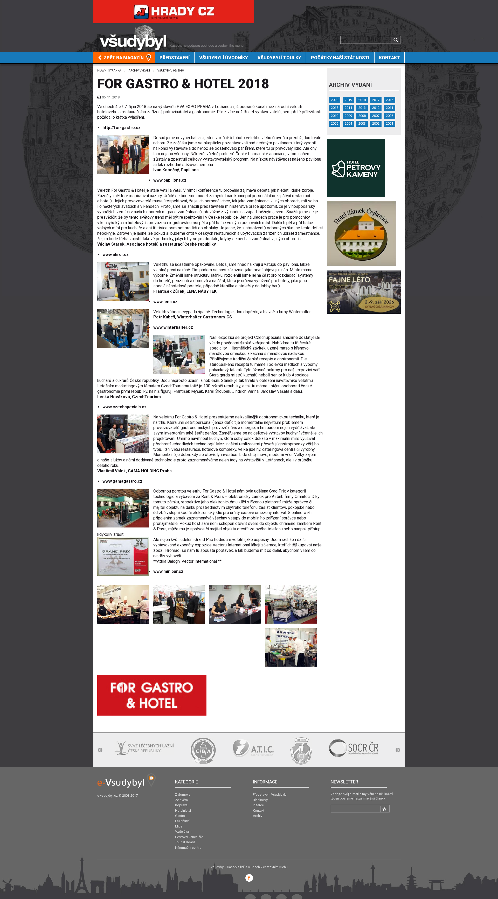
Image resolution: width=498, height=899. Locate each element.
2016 (389, 100)
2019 (348, 100)
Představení (175, 57)
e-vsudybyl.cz (107, 795)
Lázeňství (182, 821)
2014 (348, 108)
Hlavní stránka (109, 70)
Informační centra (188, 848)
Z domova (182, 794)
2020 (334, 100)
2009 (348, 116)
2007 (375, 116)
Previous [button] (100, 750)
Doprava (181, 805)
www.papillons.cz (169, 180)
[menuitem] (124, 57)
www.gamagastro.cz (122, 481)
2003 (362, 123)
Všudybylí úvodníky (223, 57)
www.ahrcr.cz (115, 254)
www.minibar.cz (168, 571)
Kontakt (389, 57)
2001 (389, 123)
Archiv (257, 816)
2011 (389, 108)
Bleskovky (260, 800)
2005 (334, 123)
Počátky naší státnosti (340, 57)
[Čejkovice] (361, 233)
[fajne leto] (364, 291)
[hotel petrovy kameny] (356, 167)
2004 (348, 123)
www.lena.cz (165, 301)
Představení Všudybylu (270, 794)
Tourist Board (185, 842)
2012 (375, 108)
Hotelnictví (183, 810)
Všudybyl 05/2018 (170, 70)
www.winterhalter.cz (173, 327)
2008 (362, 116)
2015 (334, 108)
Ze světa (181, 800)
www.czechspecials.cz (124, 406)
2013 (362, 108)
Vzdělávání (183, 831)
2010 (334, 116)
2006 (389, 116)
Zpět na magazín (123, 57)
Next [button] (397, 750)
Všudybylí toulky (279, 57)
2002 (375, 123)
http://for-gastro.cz (121, 127)
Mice (178, 826)
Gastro (180, 816)
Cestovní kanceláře (189, 837)
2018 (362, 100)
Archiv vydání (139, 70)
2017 (375, 100)
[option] (108, 748)
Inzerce (258, 805)
